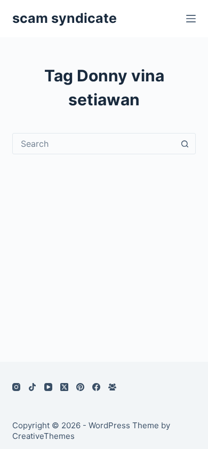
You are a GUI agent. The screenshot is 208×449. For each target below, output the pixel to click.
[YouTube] (48, 387)
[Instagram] (16, 387)
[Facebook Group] (112, 387)
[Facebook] (96, 387)
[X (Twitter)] (64, 387)
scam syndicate (64, 18)
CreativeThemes (43, 436)
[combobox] (93, 143)
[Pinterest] (80, 387)
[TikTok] (32, 387)
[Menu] (191, 18)
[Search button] (185, 144)
